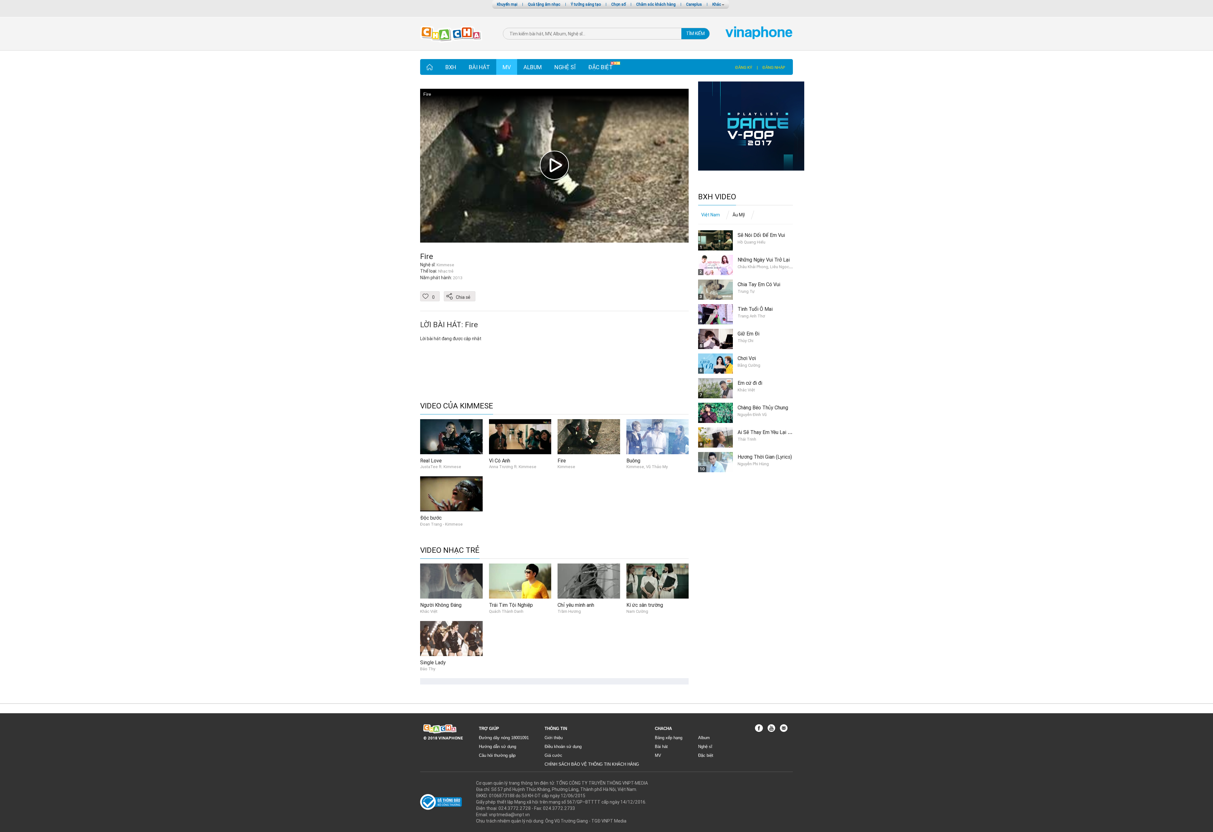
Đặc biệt (600, 67)
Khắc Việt (429, 611)
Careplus (694, 4)
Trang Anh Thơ (751, 316)
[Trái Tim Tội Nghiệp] (520, 581)
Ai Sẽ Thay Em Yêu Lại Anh (767, 432)
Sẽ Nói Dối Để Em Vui (761, 235)
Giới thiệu (554, 737)
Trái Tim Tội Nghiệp (511, 605)
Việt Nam (710, 215)
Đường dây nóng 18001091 (504, 737)
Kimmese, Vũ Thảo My (647, 466)
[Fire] (589, 436)
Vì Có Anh (499, 460)
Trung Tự (746, 291)
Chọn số (618, 4)
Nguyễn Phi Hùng (753, 464)
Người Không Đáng (441, 605)
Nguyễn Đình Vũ (752, 414)
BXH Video (717, 197)
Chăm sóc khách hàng (656, 4)
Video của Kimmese (456, 406)
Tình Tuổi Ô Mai (755, 309)
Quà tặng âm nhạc (544, 4)
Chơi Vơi (747, 358)
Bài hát (479, 67)
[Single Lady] (451, 638)
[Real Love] (451, 436)
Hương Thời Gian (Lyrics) (765, 457)
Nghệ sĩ (565, 67)
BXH (450, 67)
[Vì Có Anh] (520, 436)
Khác (717, 4)
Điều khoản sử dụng (563, 746)
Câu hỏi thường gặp (497, 755)
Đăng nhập (774, 67)
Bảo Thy (427, 669)
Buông (633, 460)
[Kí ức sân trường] (657, 581)
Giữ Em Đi (748, 333)
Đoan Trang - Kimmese (441, 524)
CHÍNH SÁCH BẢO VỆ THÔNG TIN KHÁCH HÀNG (592, 764)
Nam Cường (637, 611)
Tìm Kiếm (695, 33)
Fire (426, 256)
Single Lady (433, 662)
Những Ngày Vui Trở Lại (764, 259)
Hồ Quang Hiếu (751, 242)
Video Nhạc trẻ (450, 550)
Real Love (431, 460)
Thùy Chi (745, 340)
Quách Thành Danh (506, 611)
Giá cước (553, 755)
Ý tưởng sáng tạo (586, 4)
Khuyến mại (507, 4)
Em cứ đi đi (750, 383)
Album (532, 67)
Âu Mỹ (739, 215)
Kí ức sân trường (644, 605)
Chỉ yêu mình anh (576, 605)
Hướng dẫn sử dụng (497, 746)
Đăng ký (743, 67)
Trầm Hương (569, 611)
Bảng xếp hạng (668, 737)
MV (507, 67)
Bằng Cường (749, 365)
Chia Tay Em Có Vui (759, 284)
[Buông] (657, 436)
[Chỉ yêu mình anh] (589, 581)
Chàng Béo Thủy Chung (763, 407)
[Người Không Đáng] (451, 581)
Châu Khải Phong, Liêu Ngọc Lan (767, 266)
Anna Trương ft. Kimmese (512, 466)
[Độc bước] (451, 493)
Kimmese (566, 466)
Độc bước (431, 518)
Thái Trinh (747, 439)
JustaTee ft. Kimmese (440, 466)
